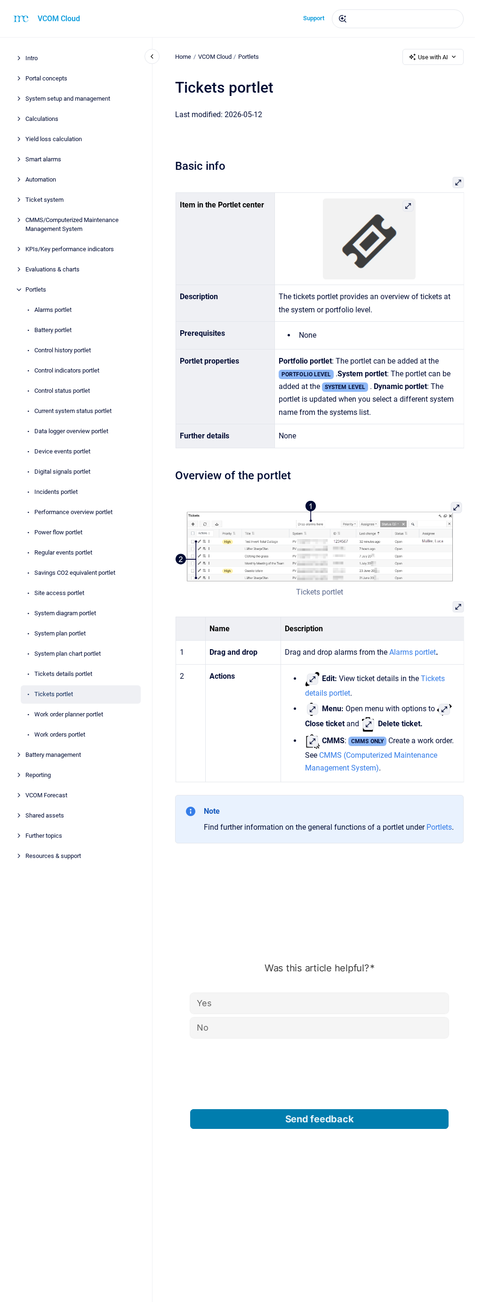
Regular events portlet (63, 552)
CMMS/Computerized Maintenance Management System (72, 224)
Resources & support (53, 855)
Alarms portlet (53, 309)
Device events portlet (62, 451)
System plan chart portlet (67, 653)
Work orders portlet (59, 734)
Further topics (43, 835)
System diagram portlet (65, 613)
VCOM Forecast (46, 795)
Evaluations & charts (52, 269)
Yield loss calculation (53, 139)
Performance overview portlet (73, 512)
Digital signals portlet (62, 471)
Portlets (35, 289)
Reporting (38, 774)
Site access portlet (59, 592)
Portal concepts (46, 78)
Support (313, 18)
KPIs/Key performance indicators (69, 249)
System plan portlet (60, 633)
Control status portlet (62, 390)
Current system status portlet (73, 410)
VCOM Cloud (59, 18)
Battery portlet (53, 329)
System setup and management (67, 98)
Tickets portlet (53, 694)
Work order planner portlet (68, 714)
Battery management (53, 754)
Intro (31, 58)
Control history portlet (62, 350)
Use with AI (433, 57)
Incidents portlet (56, 491)
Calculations (41, 118)
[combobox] (397, 19)
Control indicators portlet (66, 370)
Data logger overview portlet (71, 431)
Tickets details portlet (63, 673)
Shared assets (44, 815)
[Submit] (342, 18)
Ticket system (44, 199)
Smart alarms (43, 159)
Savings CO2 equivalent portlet (74, 572)
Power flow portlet (58, 532)
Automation (40, 179)
